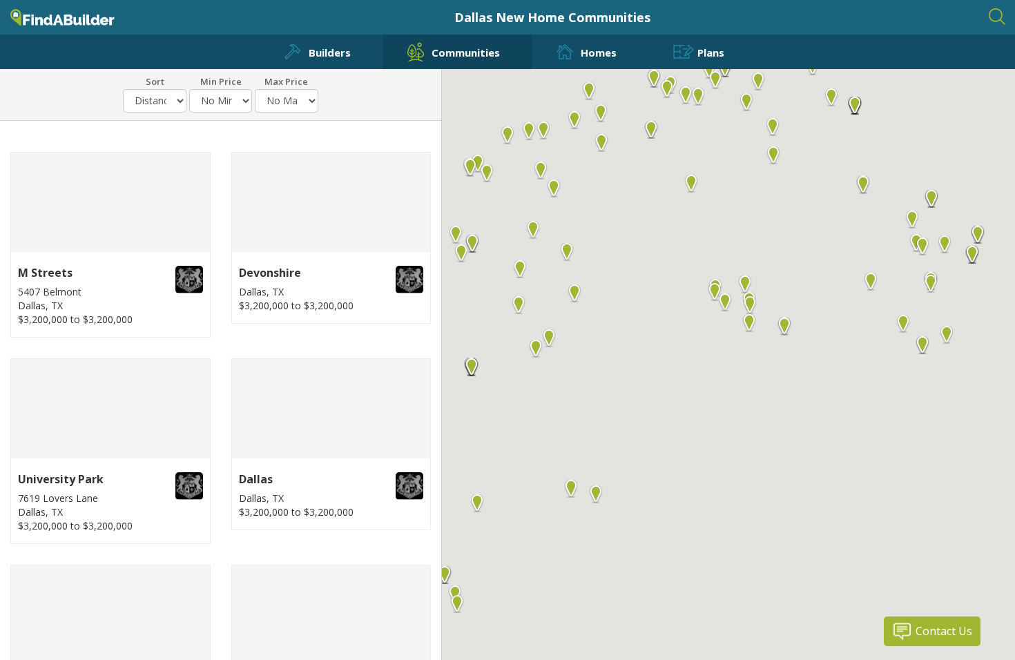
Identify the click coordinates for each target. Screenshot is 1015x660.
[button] (749, 323)
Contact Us (944, 631)
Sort (155, 80)
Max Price (286, 80)
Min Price (221, 80)
